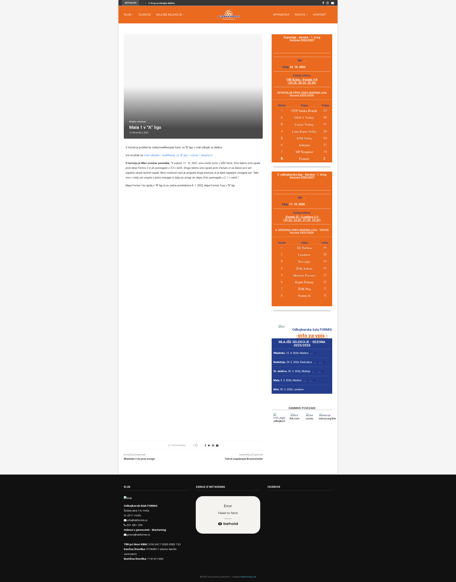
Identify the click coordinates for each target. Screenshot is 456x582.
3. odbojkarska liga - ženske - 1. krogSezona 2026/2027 (302, 176)
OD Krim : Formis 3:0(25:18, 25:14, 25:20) (302, 81)
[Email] (332, 3)
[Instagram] (327, 3)
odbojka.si (279, 421)
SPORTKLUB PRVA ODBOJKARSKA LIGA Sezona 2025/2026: (302, 94)
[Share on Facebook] (205, 445)
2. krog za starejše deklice (161, 3)
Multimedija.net (248, 576)
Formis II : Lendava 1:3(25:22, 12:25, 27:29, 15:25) (302, 218)
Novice (300, 14)
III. (324, 362)
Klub (127, 14)
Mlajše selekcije (169, 14)
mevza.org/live (327, 418)
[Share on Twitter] (209, 445)
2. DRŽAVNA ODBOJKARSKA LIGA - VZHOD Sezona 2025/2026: (302, 231)
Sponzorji (281, 14)
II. (315, 353)
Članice (145, 14)
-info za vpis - (312, 336)
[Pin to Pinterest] (213, 445)
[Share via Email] (217, 445)
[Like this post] (198, 445)
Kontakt (319, 14)
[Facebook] (323, 3)
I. (310, 353)
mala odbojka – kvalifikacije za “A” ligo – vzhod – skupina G (178, 155)
